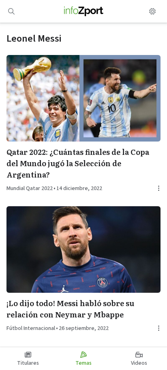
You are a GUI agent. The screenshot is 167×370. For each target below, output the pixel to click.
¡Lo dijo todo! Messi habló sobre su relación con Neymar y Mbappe (70, 309)
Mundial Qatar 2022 (29, 188)
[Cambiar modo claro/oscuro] (152, 11)
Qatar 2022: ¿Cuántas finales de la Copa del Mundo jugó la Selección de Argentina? (77, 163)
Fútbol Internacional (30, 328)
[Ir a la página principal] (83, 11)
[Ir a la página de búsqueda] (11, 11)
